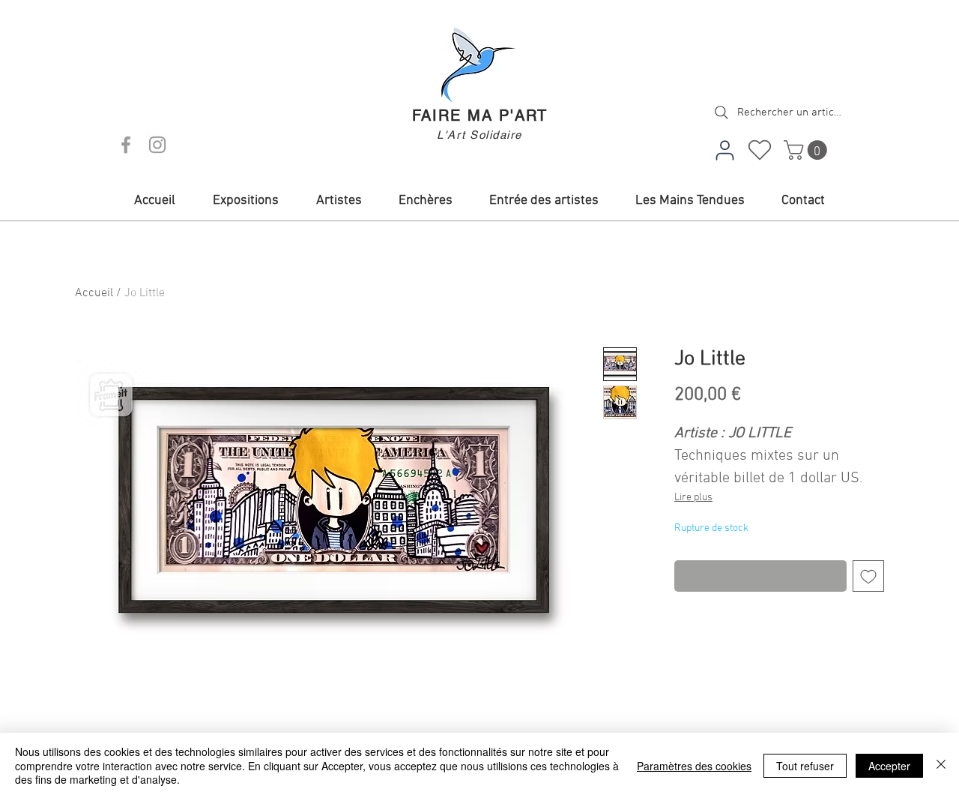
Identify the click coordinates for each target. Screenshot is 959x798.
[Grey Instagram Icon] (157, 145)
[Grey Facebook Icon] (126, 145)
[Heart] (760, 150)
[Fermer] (941, 765)
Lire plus (693, 497)
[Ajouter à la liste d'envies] (868, 576)
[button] (808, 150)
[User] (724, 150)
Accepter (889, 765)
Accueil (94, 293)
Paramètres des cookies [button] (694, 765)
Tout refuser (805, 765)
